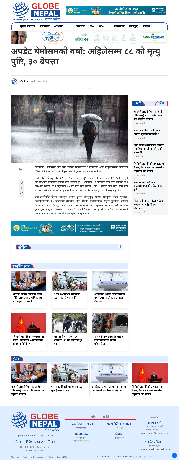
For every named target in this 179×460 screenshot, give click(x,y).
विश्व (92, 26)
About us (15, 457)
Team (25, 457)
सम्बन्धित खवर (21, 266)
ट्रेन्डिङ (15, 359)
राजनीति (45, 26)
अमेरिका (80, 26)
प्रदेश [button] (101, 26)
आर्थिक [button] (58, 26)
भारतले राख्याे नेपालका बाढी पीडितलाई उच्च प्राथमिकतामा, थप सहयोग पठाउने (28, 298)
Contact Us (62, 457)
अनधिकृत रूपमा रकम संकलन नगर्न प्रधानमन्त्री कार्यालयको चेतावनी (109, 298)
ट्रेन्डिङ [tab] (161, 103)
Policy (50, 457)
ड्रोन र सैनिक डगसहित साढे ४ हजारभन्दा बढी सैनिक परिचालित (108, 340)
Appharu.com (149, 456)
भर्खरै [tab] (138, 103)
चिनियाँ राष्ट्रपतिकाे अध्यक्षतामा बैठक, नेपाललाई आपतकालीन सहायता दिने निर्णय (28, 340)
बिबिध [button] (146, 26)
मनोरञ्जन (119, 26)
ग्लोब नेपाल (23, 81)
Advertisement (37, 457)
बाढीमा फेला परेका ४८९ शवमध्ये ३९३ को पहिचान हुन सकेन (68, 340)
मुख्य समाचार (27, 26)
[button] (174, 455)
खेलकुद (133, 26)
